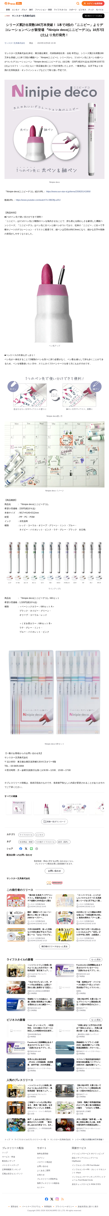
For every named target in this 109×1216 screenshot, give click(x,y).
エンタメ (15, 10)
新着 (8, 10)
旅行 (31, 10)
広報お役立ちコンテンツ (12, 1174)
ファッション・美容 (43, 10)
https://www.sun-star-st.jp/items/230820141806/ (68, 191)
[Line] (31, 848)
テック (91, 10)
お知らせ (41, 1175)
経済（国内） (63, 842)
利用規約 (48, 1206)
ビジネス (82, 10)
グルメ (24, 10)
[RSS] (62, 1199)
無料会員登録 (42, 1154)
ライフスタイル (60, 10)
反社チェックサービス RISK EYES (86, 1184)
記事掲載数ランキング (11, 1169)
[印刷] (36, 848)
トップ (7, 1139)
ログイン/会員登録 (94, 3)
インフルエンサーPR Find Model (85, 1165)
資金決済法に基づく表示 (88, 1206)
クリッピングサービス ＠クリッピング (88, 1154)
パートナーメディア (10, 1165)
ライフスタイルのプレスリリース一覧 (30, 1139)
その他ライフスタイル (45, 842)
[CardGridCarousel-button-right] (103, 808)
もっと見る (96, 959)
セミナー (41, 1187)
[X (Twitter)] (26, 848)
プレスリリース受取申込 (47, 1179)
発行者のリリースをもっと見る (54, 946)
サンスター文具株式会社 (15, 43)
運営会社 (14, 1206)
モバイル (99, 10)
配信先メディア (8, 1161)
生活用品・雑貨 (26, 842)
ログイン (41, 1158)
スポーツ (73, 10)
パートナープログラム (31, 1206)
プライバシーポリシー (64, 1206)
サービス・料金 (8, 1157)
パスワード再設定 (44, 1162)
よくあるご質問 (43, 1170)
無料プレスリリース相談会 (48, 1183)
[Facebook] (20, 848)
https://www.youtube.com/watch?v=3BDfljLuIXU (38, 200)
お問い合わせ (54, 871)
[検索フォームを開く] (77, 3)
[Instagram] (57, 1199)
